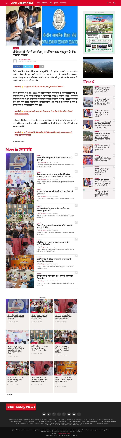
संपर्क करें (63, 3)
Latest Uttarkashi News (65, 420)
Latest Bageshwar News (108, 421)
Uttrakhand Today (87, 423)
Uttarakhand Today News (51, 424)
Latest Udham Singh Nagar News (85, 420)
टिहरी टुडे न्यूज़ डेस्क (25, 59)
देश (51, 3)
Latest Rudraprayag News (24, 423)
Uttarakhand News (15, 420)
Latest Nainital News (59, 421)
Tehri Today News (64, 433)
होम (38, 3)
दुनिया (56, 3)
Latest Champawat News (105, 420)
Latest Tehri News (29, 421)
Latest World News (73, 423)
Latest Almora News (48, 420)
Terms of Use (77, 424)
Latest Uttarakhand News (32, 420)
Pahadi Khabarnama (101, 423)
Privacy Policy (66, 424)
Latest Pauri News (92, 421)
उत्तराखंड (44, 3)
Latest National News (58, 423)
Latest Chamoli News (15, 421)
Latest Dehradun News (44, 421)
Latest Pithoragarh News (76, 421)
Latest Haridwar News (42, 423)
